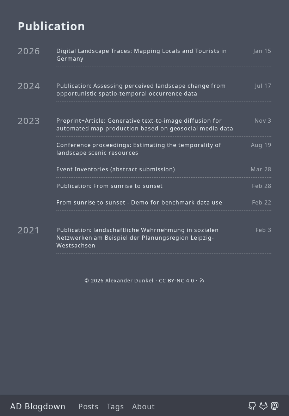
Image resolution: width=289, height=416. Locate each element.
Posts (88, 406)
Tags (115, 406)
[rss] (201, 280)
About (143, 406)
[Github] (252, 406)
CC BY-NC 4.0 (176, 280)
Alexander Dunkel (129, 280)
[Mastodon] (275, 406)
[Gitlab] (263, 406)
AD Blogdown (38, 406)
